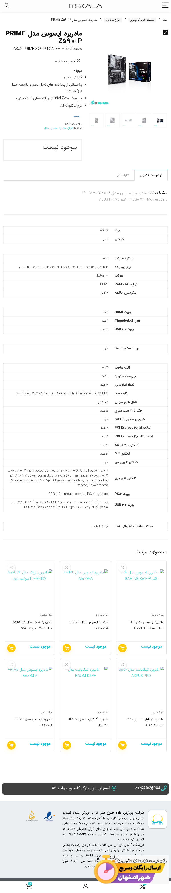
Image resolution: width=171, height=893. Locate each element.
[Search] (7, 6)
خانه (165, 19)
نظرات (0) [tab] (123, 175)
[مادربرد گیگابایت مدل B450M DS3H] (85, 687)
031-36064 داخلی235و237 (147, 788)
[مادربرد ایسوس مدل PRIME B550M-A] (30, 687)
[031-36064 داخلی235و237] (164, 788)
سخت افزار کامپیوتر (142, 20)
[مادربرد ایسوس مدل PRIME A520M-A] (85, 589)
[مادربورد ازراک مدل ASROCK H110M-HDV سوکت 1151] (30, 589)
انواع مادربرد (112, 20)
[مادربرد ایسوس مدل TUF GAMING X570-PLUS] (141, 589)
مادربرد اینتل (50, 128)
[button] (165, 32)
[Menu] (165, 6)
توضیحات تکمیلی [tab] (151, 175)
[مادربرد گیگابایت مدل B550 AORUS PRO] (141, 687)
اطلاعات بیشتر (122, 648)
